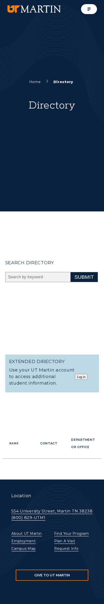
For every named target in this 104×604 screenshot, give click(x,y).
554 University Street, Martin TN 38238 (51, 511)
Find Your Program (71, 533)
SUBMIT (84, 277)
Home (35, 82)
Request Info (66, 548)
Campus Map (23, 548)
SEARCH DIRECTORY (29, 262)
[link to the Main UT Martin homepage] (33, 9)
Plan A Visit (64, 541)
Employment (23, 541)
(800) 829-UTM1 (28, 517)
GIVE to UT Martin (52, 575)
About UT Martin (26, 533)
